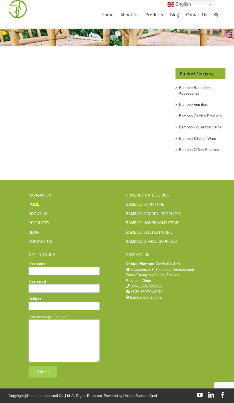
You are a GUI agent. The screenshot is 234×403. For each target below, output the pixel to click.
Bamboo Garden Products (200, 116)
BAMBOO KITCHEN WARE (149, 232)
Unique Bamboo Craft (140, 396)
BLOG (34, 232)
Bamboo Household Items (200, 127)
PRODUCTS (39, 223)
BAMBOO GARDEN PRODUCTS (153, 214)
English (182, 4)
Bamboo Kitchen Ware (197, 138)
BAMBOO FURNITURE (145, 204)
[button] (216, 14)
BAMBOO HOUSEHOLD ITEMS (152, 223)
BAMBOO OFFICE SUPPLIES (151, 241)
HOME (34, 204)
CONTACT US (40, 241)
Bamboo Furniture (193, 104)
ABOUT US (38, 214)
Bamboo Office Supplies (199, 150)
